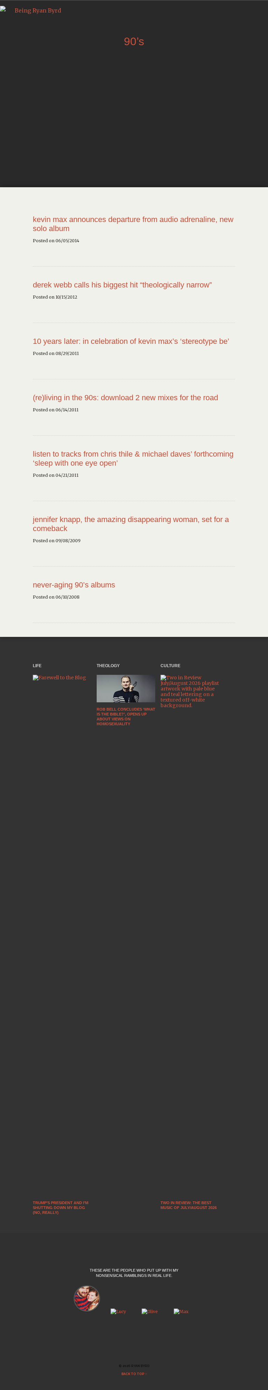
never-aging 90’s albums (74, 585)
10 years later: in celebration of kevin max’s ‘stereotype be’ (131, 341)
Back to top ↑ (134, 1374)
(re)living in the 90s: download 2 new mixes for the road (125, 397)
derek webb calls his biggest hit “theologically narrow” (122, 285)
